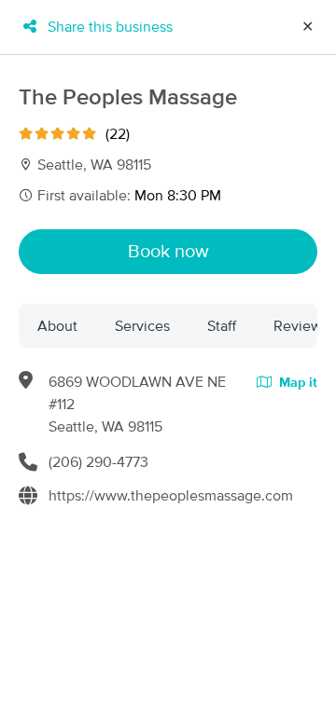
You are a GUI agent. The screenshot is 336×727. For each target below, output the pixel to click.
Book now (168, 251)
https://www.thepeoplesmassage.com (171, 495)
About (57, 326)
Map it (296, 383)
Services (142, 326)
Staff (221, 326)
